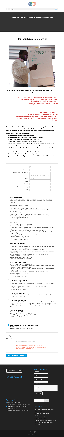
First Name (37, 371)
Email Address (38, 379)
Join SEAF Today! (14, 371)
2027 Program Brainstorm (13, 402)
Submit (38, 393)
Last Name (37, 375)
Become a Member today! (17, 355)
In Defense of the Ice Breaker (42, 413)
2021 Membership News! (41, 418)
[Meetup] (34, 432)
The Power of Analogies (40, 415)
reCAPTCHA (37, 384)
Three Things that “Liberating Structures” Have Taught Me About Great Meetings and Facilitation (46, 422)
